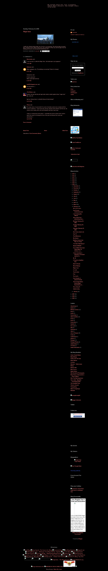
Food (72, 318)
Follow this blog (77, 416)
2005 (73, 298)
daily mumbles (74, 316)
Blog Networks (76, 109)
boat (72, 311)
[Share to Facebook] (47, 51)
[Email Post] (40, 51)
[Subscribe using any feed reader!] (76, 137)
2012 (73, 176)
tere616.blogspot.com (32, 84)
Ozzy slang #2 (76, 286)
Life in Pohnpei (74, 333)
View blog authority (75, 470)
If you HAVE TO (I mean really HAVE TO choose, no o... (79, 249)
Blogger (80, 538)
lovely (72, 334)
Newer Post (26, 130)
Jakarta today (76, 289)
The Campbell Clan (75, 383)
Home (45, 130)
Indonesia (73, 329)
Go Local (73, 325)
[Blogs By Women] (63, 550)
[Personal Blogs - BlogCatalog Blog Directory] (49, 553)
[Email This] (43, 51)
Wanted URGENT (77, 245)
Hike (72, 327)
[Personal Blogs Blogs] (65, 555)
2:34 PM (29, 80)
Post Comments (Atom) (35, 133)
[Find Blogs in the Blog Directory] (50, 555)
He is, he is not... (77, 208)
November (76, 188)
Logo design (78, 461)
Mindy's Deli (74, 367)
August (75, 194)
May (75, 200)
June (75, 198)
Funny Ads (73, 322)
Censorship (73, 315)
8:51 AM (29, 71)
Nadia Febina (74, 371)
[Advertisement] (32, 126)
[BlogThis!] (44, 51)
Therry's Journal (75, 385)
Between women (75, 309)
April (75, 202)
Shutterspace (74, 92)
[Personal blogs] (57, 550)
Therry (28, 104)
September (76, 192)
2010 (73, 180)
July (75, 196)
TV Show (73, 345)
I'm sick (75, 270)
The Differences (77, 236)
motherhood (74, 336)
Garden (72, 324)
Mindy (72, 365)
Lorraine (73, 362)
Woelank (73, 390)
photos (72, 338)
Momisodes (29, 59)
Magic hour (27, 31)
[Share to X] (46, 51)
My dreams (76, 238)
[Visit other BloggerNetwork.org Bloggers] (77, 559)
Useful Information (75, 347)
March (75, 204)
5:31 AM (29, 63)
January (76, 291)
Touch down (76, 272)
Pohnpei (73, 340)
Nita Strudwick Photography (77, 373)
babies (72, 307)
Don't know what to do (78, 232)
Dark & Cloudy (76, 263)
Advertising (73, 306)
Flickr (72, 89)
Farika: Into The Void (76, 358)
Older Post (65, 130)
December (76, 186)
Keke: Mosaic (74, 360)
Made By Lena (58, 569)
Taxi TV (75, 234)
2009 (73, 182)
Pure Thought (56, 2)
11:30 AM (29, 101)
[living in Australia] (75, 133)
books (72, 313)
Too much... (76, 276)
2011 (73, 178)
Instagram (73, 91)
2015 (73, 173)
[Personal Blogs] (66, 551)
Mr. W (74, 258)
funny (72, 320)
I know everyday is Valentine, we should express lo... (79, 254)
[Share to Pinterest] (49, 51)
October (76, 190)
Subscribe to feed (75, 154)
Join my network (76, 115)
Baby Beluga (74, 356)
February (76, 206)
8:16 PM (29, 88)
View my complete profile (77, 34)
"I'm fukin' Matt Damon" (79, 243)
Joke (72, 331)
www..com (75, 42)
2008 (73, 184)
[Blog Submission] (77, 551)
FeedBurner (81, 73)
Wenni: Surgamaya (75, 388)
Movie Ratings (76, 265)
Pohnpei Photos (75, 342)
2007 (73, 294)
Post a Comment (27, 122)
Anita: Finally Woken (76, 355)
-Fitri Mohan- (30, 92)
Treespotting (74, 387)
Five (74, 274)
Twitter (72, 94)
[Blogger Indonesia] (76, 400)
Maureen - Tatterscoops (76, 364)
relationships (74, 343)
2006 (73, 296)
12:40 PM (29, 119)
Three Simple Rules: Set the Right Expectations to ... (78, 283)
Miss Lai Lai (74, 369)
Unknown (29, 67)
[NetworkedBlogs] (77, 414)
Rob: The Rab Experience (77, 378)
